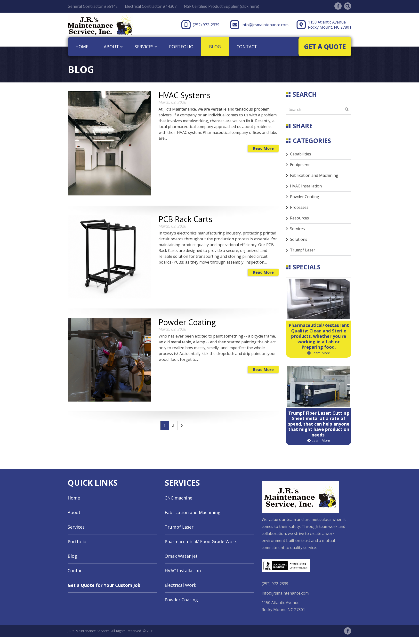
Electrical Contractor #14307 (151, 6)
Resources (299, 218)
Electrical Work (180, 585)
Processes (299, 207)
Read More (263, 148)
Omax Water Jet (181, 556)
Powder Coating (187, 322)
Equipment (300, 164)
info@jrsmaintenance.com (265, 24)
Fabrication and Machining (314, 175)
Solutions (298, 239)
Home (81, 46)
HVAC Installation (306, 186)
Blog (215, 46)
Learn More (320, 353)
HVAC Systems (184, 95)
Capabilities (300, 154)
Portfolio (181, 46)
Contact (246, 46)
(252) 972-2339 (206, 24)
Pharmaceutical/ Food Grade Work (201, 541)
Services (144, 46)
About (111, 46)
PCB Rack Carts (185, 219)
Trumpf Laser (302, 250)
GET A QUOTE (325, 46)
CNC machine (178, 498)
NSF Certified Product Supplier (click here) (221, 6)
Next (181, 425)
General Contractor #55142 (93, 6)
